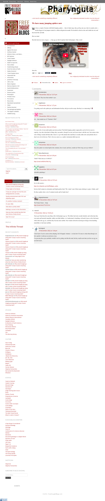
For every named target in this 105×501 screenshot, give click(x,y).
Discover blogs (9, 385)
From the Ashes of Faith (13, 69)
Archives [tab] (26, 181)
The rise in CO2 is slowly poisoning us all (16, 144)
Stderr (9, 105)
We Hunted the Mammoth (12, 371)
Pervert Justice (11, 92)
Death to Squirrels (12, 62)
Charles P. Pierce (9, 350)
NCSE (6, 392)
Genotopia (8, 389)
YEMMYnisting (11, 113)
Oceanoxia (10, 90)
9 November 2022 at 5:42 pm (47, 145)
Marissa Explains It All (13, 86)
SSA (6, 332)
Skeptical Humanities (11, 369)
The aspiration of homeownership (14, 153)
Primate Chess (11, 96)
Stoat (6, 450)
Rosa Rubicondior (10, 328)
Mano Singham (11, 84)
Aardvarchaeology (10, 425)
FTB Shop (26, 1)
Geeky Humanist (11, 71)
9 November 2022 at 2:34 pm (47, 116)
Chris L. (41, 114)
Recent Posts (33, 1)
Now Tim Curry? (10, 217)
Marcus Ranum (16, 158)
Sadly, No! (8, 365)
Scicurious (8, 402)
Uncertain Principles (11, 455)
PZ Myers (17, 126)
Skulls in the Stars (10, 409)
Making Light (8, 361)
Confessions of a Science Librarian (14, 431)
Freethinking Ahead (12, 67)
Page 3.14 (8, 444)
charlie (7, 252)
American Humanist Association (14, 315)
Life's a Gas (10, 82)
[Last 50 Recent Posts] (9, 121)
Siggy (17, 154)
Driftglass (8, 352)
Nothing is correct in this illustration (16, 209)
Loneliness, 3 (8, 160)
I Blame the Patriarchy (11, 356)
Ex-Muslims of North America (13, 323)
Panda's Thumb (9, 394)
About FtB (5, 1)
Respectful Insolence (11, 446)
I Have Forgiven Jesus (13, 73)
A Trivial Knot (11, 45)
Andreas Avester (11, 52)
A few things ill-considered (12, 423)
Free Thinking (9, 325)
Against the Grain (12, 50)
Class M (7, 429)
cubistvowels (18, 139)
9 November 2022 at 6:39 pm (47, 155)
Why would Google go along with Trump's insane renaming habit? (16, 124)
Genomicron (8, 387)
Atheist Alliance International (13, 317)
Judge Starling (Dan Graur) (12, 390)
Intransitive (10, 77)
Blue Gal (7, 348)
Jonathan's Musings (12, 79)
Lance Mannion (9, 359)
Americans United (10, 346)
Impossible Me (11, 75)
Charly (15, 131)
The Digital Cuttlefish (13, 111)
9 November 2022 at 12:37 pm (48, 94)
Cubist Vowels (11, 58)
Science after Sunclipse (11, 404)
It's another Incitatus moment (14, 201)
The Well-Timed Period (11, 413)
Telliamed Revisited (10, 411)
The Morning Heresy (11, 334)
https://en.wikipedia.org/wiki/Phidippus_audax (46, 186)
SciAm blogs (8, 400)
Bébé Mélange (18, 142)
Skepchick (8, 464)
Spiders (56, 82)
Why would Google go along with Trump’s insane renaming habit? (16, 237)
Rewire (7, 363)
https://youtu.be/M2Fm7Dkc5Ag (42, 161)
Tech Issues (20, 1)
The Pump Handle (10, 453)
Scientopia (8, 407)
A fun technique (9, 157)
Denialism (8, 435)
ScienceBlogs (9, 405)
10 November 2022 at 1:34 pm (48, 231)
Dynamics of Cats (10, 438)
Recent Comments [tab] (17, 181)
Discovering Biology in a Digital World (15, 436)
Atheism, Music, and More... (15, 54)
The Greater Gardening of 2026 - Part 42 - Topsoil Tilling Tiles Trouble (16, 129)
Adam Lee (19, 151)
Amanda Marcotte (10, 344)
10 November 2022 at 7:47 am (48, 200)
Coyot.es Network (10, 381)
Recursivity (10, 101)
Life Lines (8, 442)
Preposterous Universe (11, 396)
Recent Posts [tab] (8, 181)
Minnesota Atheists (10, 326)
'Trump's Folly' (9, 134)
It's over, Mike (9, 204)
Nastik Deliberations (12, 88)
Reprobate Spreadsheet (13, 103)
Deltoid (7, 433)
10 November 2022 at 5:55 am (48, 180)
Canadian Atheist (10, 319)
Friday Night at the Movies (13, 189)
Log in (7, 173)
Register (8, 171)
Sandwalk (8, 330)
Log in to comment (66, 82)
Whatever (8, 373)
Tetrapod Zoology (10, 451)
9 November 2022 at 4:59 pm (47, 127)
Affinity (9, 48)
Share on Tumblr (47, 73)
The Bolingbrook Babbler (14, 109)
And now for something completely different (45, 18)
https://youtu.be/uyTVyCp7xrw (42, 205)
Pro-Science (10, 99)
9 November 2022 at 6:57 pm (47, 169)
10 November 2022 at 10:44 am (43, 213)
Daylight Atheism (12, 60)
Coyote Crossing (9, 383)
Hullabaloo (8, 354)
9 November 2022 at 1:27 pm (47, 105)
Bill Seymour (10, 56)
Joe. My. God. (9, 357)
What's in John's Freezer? (12, 415)
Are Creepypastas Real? (11, 137)
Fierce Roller (10, 65)
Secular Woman (9, 367)
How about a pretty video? (13, 206)
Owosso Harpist (9, 241)
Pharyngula (10, 94)
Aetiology (7, 427)
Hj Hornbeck (22, 161)
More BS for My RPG (11, 141)
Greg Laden (8, 440)
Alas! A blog (8, 342)
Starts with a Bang (10, 448)
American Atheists (10, 313)
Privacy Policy (12, 1)
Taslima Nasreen (11, 107)
